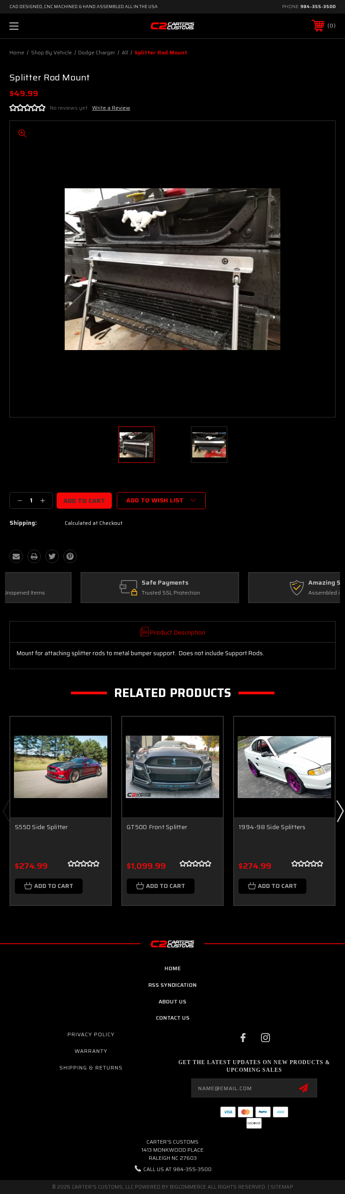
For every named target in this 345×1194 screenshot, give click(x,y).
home (172, 968)
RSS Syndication (172, 985)
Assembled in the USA (265, 593)
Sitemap (281, 1187)
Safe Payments (94, 582)
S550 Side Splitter (41, 827)
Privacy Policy (91, 1034)
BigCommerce (188, 1187)
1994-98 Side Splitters (272, 827)
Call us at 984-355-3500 (177, 1169)
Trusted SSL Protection (100, 593)
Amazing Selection (265, 582)
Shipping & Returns (91, 1067)
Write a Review (111, 107)
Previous (5, 810)
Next (339, 810)
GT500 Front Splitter (157, 827)
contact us (173, 1017)
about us (172, 1001)
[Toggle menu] (42, 25)
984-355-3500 (318, 6)
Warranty (91, 1051)
